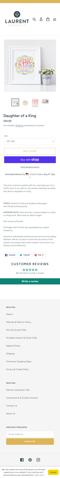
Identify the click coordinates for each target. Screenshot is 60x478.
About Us (10, 413)
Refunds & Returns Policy (18, 322)
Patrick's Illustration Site (18, 390)
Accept (53, 472)
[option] (15, 102)
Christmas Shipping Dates (18, 361)
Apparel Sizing (13, 345)
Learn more (39, 475)
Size (6, 136)
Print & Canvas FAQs (16, 330)
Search (9, 314)
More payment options (30, 167)
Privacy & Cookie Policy (17, 369)
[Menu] (54, 19)
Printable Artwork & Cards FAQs (21, 338)
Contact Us (11, 405)
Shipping (19, 125)
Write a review (30, 281)
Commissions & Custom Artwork (22, 398)
